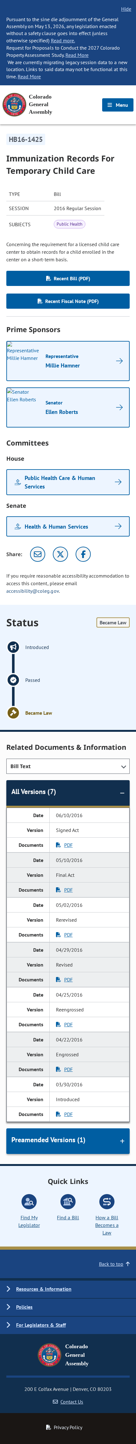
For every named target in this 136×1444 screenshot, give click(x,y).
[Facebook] (83, 554)
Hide (126, 9)
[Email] (37, 554)
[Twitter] (60, 554)
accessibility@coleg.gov (32, 591)
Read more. (63, 40)
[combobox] (68, 766)
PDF (68, 845)
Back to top (111, 1264)
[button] (68, 1289)
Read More (77, 55)
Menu (121, 105)
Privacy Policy (68, 1427)
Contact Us (71, 1401)
